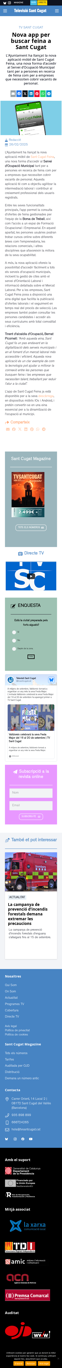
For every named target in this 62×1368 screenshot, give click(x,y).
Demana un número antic (22, 1078)
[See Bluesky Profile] (51, 680)
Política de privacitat (17, 1030)
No (18, 640)
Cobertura (12, 1010)
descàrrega (46, 396)
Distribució (12, 1072)
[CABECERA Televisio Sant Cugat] (31, 11)
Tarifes (9, 1060)
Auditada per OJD (17, 1066)
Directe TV (12, 1017)
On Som (10, 991)
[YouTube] (30, 1139)
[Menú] (5, 11)
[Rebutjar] (58, 1358)
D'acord (18, 1363)
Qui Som (11, 985)
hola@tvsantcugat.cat (26, 1129)
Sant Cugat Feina (42, 157)
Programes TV (14, 1004)
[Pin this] (37, 93)
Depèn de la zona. (25, 649)
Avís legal (11, 1026)
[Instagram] (15, 1139)
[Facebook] (23, 1139)
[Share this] (19, 93)
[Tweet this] (25, 93)
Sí (18, 632)
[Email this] (13, 93)
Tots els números (16, 1053)
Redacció (15, 140)
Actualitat (17, 897)
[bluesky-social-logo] (4, 3)
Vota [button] (31, 657)
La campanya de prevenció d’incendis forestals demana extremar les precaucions (28, 914)
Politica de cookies (16, 1034)
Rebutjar (31, 1363)
